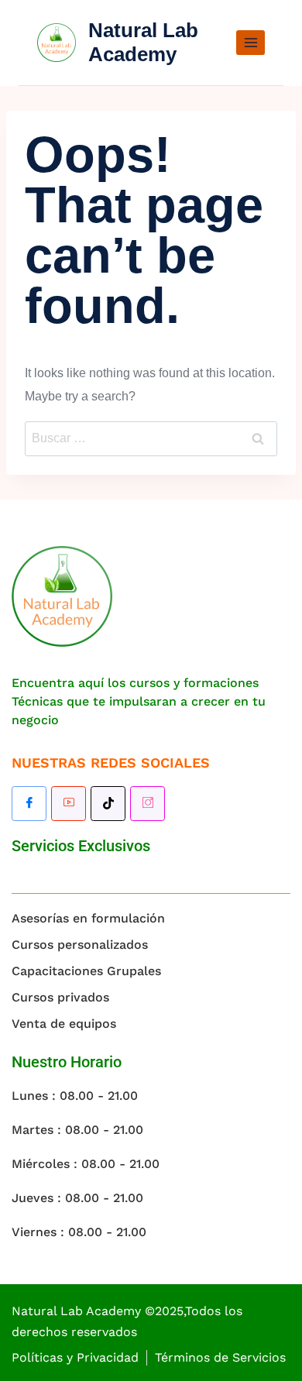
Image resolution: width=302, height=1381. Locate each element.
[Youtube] (68, 803)
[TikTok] (108, 803)
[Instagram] (147, 803)
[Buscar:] (151, 438)
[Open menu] (250, 42)
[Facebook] (29, 803)
